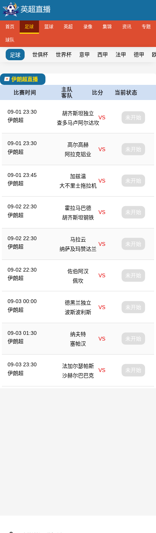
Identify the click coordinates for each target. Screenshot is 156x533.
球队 (9, 40)
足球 (29, 27)
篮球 (48, 27)
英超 (68, 27)
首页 (9, 27)
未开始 (133, 117)
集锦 (107, 27)
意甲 (84, 55)
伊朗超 (15, 120)
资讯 (126, 27)
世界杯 (64, 55)
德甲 (139, 55)
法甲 (120, 55)
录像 (87, 27)
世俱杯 (40, 55)
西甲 (102, 55)
